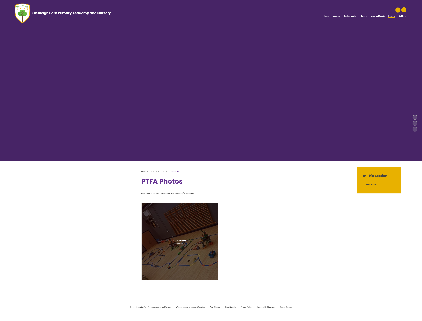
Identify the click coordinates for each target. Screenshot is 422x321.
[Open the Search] (397, 10)
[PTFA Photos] (180, 241)
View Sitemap (215, 307)
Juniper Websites (198, 307)
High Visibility (230, 307)
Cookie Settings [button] (286, 307)
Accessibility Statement (266, 307)
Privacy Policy (246, 307)
